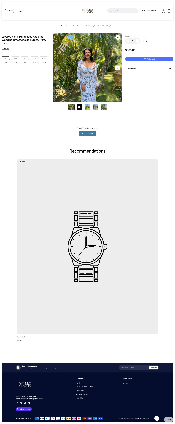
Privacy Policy (80, 390)
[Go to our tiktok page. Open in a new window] (25, 403)
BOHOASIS (5, 49)
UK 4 (5, 58)
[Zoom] (117, 37)
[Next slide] (117, 67)
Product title (21, 337)
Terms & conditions (82, 394)
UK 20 (34, 62)
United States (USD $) (149, 11)
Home (63, 26)
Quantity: (128, 36)
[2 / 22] (79, 107)
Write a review (87, 133)
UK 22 (44, 62)
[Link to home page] (25, 385)
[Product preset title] (87, 246)
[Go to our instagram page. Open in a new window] (21, 403)
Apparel (125, 383)
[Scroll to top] (156, 418)
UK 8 (24, 58)
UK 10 (34, 58)
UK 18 (25, 62)
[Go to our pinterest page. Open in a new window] (29, 403)
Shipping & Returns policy (84, 387)
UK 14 (5, 62)
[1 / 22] (71, 107)
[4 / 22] (95, 107)
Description (132, 68)
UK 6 (15, 58)
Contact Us (79, 398)
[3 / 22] (87, 107)
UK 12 (44, 58)
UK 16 (15, 62)
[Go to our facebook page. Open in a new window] (17, 403)
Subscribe (154, 367)
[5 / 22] (103, 107)
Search (78, 383)
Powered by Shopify (144, 418)
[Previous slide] (57, 67)
